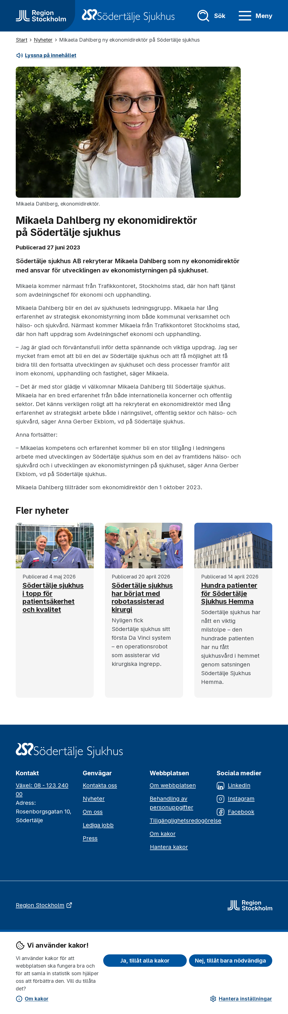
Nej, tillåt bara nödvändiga (230, 960)
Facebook (241, 811)
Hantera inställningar (245, 999)
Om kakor (36, 999)
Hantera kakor (169, 847)
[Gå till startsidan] (41, 15)
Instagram (241, 798)
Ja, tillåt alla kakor (145, 960)
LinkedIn (239, 785)
